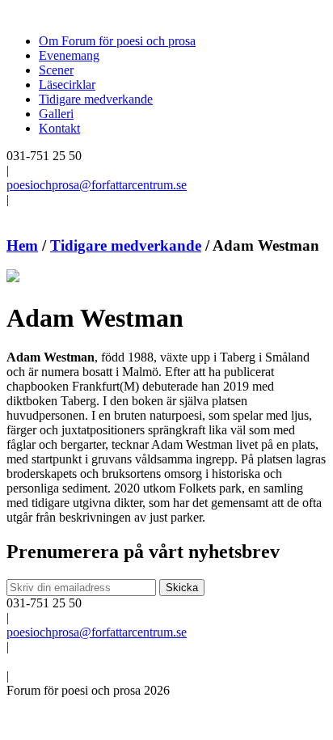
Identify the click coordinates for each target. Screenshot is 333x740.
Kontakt (59, 128)
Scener (56, 70)
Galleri (56, 114)
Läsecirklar (67, 84)
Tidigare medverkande (96, 99)
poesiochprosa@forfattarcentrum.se (96, 185)
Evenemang (69, 55)
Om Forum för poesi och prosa (117, 41)
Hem (22, 245)
